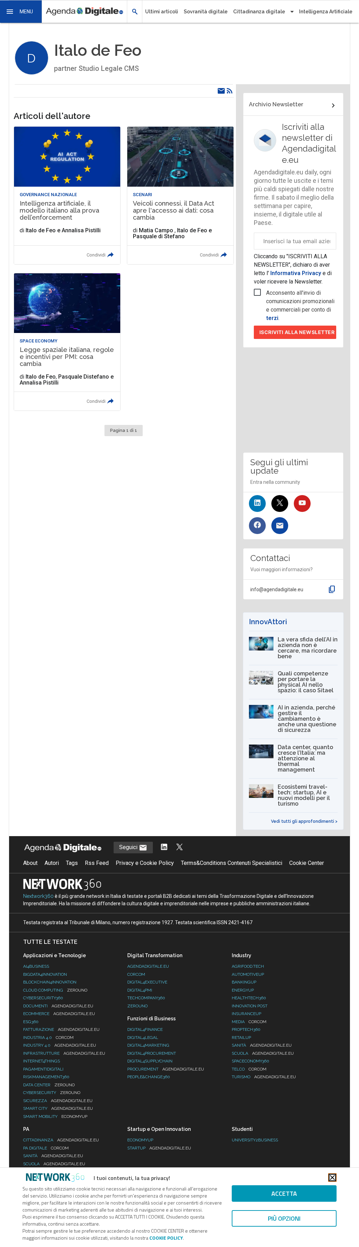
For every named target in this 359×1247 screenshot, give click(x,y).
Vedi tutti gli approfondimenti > (304, 821)
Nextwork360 (38, 896)
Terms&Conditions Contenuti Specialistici (231, 863)
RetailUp (241, 1037)
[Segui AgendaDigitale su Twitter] (179, 847)
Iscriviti (297, 332)
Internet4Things (41, 1061)
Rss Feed (97, 863)
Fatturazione (61, 1029)
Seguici (129, 847)
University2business (255, 1140)
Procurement (165, 1069)
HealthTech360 (249, 997)
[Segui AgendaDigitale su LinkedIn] (164, 847)
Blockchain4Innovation (49, 982)
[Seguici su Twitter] (279, 503)
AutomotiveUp (248, 974)
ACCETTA (284, 1193)
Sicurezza (58, 1100)
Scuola (263, 1053)
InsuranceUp (246, 1013)
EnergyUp (243, 990)
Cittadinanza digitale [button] (259, 11)
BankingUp (244, 982)
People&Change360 (148, 1076)
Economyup (140, 1140)
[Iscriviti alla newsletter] (279, 525)
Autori (52, 863)
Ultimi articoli (161, 11)
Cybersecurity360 (43, 997)
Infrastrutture (64, 1053)
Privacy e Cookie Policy (145, 863)
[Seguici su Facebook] (257, 525)
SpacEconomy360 (250, 1061)
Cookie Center (306, 863)
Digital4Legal (142, 1037)
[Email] (221, 91)
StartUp (159, 1148)
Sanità (262, 1045)
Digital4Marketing (148, 1045)
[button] (21, 11)
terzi (272, 318)
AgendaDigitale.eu (148, 966)
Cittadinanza (61, 1140)
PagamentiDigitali (43, 1069)
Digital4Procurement (151, 1053)
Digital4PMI (139, 990)
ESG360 (31, 1021)
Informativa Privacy (296, 273)
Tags (72, 863)
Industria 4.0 (48, 1037)
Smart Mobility (55, 1116)
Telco (249, 1069)
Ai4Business (36, 966)
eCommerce (59, 1013)
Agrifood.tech (248, 966)
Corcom (136, 974)
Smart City (58, 1108)
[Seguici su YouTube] (302, 503)
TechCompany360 (146, 997)
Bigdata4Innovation (45, 974)
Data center (49, 1084)
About (30, 863)
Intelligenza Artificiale (325, 11)
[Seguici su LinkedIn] (257, 503)
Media (249, 1021)
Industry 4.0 (59, 1045)
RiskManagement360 (46, 1076)
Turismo (264, 1076)
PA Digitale (46, 1148)
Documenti (58, 1005)
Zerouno (137, 1005)
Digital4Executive (147, 982)
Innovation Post (249, 1005)
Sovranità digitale (206, 11)
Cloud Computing (55, 990)
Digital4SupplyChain (149, 1061)
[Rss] (229, 91)
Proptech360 (246, 1029)
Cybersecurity (51, 1092)
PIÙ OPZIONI (284, 1218)
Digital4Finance (145, 1029)
